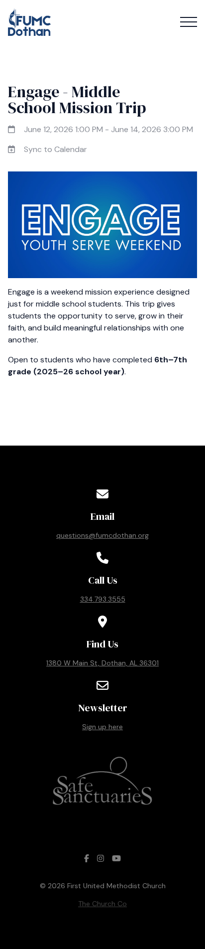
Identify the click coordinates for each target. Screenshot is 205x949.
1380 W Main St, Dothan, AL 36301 (102, 662)
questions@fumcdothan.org (102, 535)
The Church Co (102, 903)
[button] (188, 21)
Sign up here (102, 726)
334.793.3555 (102, 599)
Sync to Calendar (55, 149)
